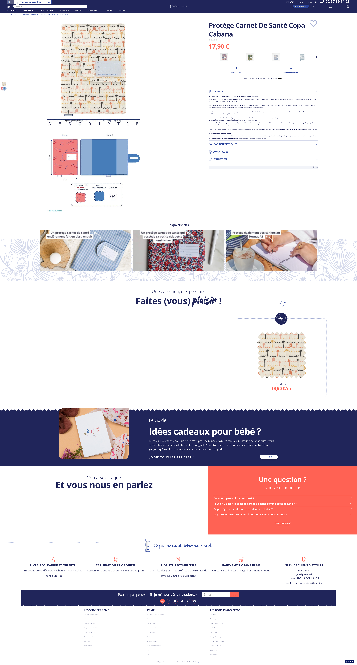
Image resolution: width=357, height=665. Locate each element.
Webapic (197, 662)
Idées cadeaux (92, 10)
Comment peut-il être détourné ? (233, 498)
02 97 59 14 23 (308, 578)
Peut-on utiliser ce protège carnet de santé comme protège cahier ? (255, 503)
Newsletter (122, 10)
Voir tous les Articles (171, 457)
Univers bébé (26, 14)
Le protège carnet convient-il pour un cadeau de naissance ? (250, 514)
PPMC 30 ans (108, 10)
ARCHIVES (78, 10)
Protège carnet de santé (38, 14)
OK (234, 595)
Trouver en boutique (290, 73)
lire (269, 457)
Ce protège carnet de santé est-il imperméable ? (243, 509)
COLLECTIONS (64, 10)
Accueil (10, 14)
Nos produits (17, 14)
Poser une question (282, 524)
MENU (9, 7)
